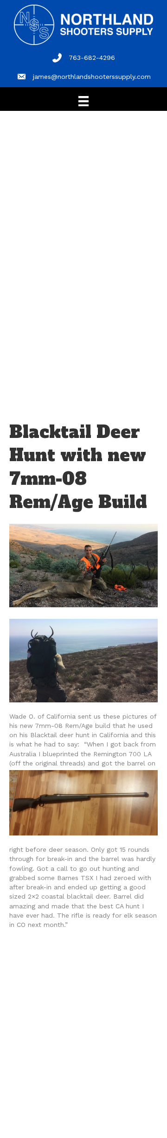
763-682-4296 (92, 57)
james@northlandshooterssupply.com (92, 76)
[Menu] (83, 101)
